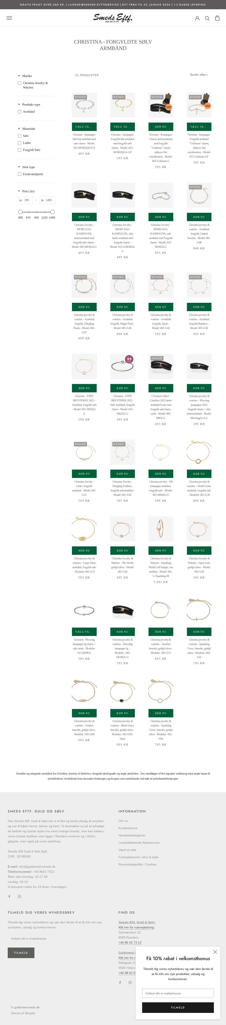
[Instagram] (19, 896)
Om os (123, 821)
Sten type (28, 167)
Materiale (28, 128)
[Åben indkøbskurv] (217, 17)
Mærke (27, 76)
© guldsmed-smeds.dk (25, 1007)
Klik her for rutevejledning (136, 927)
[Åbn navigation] (9, 18)
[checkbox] (35, 85)
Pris (28, 191)
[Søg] (207, 18)
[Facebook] (9, 896)
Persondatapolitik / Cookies (137, 864)
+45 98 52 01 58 (130, 973)
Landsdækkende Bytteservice (139, 842)
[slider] (20, 212)
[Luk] (215, 952)
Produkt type (31, 104)
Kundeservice (128, 828)
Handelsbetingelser (132, 835)
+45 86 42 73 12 (130, 942)
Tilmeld (178, 1008)
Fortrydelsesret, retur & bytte (139, 857)
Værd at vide (127, 850)
